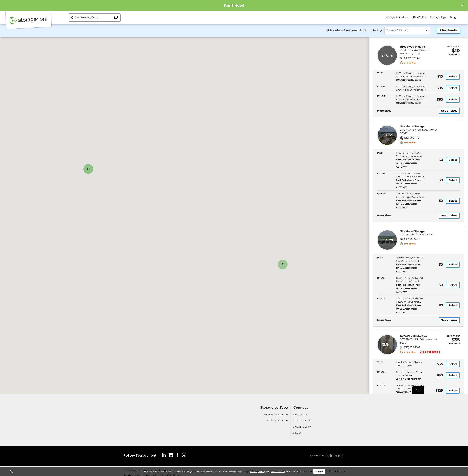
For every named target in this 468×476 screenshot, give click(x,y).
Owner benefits (303, 420)
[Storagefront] (28, 22)
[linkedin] (164, 455)
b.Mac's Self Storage (413, 336)
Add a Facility (302, 426)
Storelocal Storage (412, 126)
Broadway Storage (412, 46)
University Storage (276, 414)
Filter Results (448, 30)
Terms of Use (278, 471)
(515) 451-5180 (412, 238)
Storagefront (139, 455)
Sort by (377, 30)
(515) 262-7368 (412, 58)
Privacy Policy (257, 471)
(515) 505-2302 (412, 347)
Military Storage (277, 420)
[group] (409, 63)
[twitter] (184, 455)
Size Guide (419, 17)
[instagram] (171, 455)
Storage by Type (274, 408)
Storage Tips (438, 17)
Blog (453, 17)
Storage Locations (397, 17)
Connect (300, 408)
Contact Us (300, 414)
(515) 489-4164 (412, 137)
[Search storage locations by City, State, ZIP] (116, 17)
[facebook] (177, 455)
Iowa (363, 30)
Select (453, 76)
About (297, 432)
